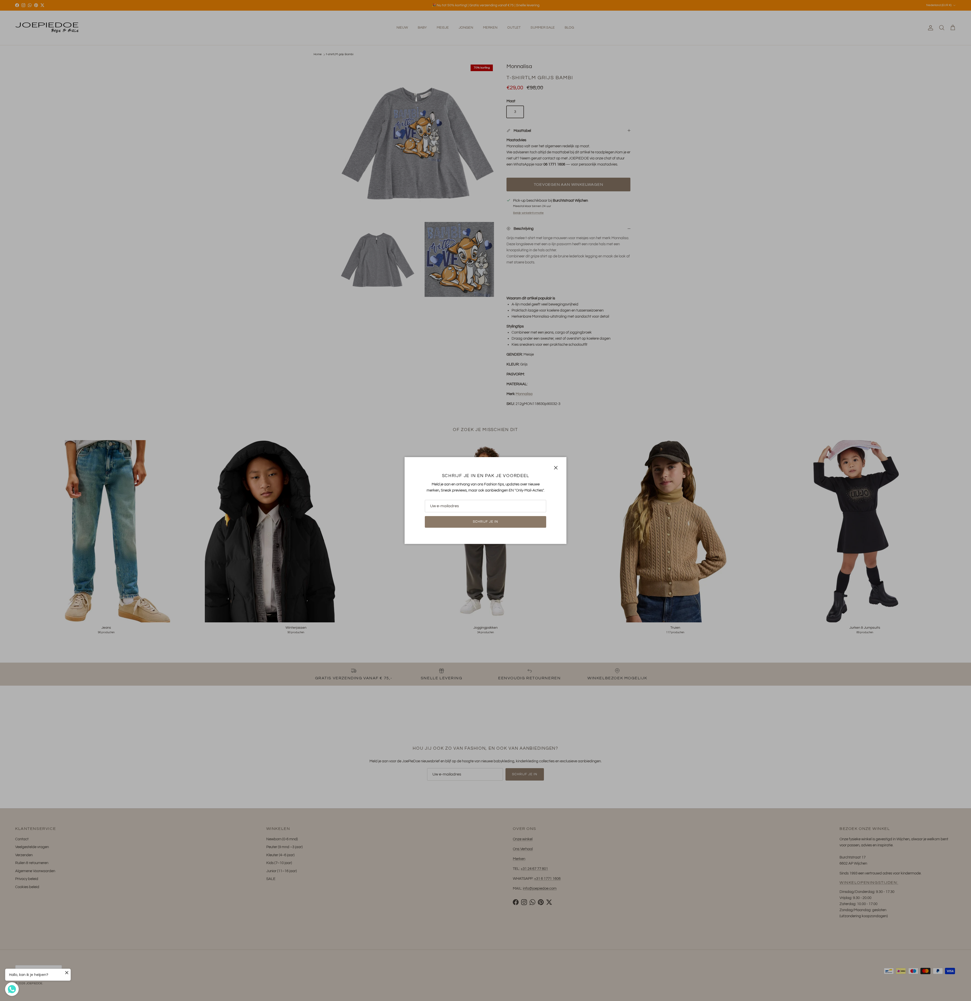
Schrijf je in (485, 521)
